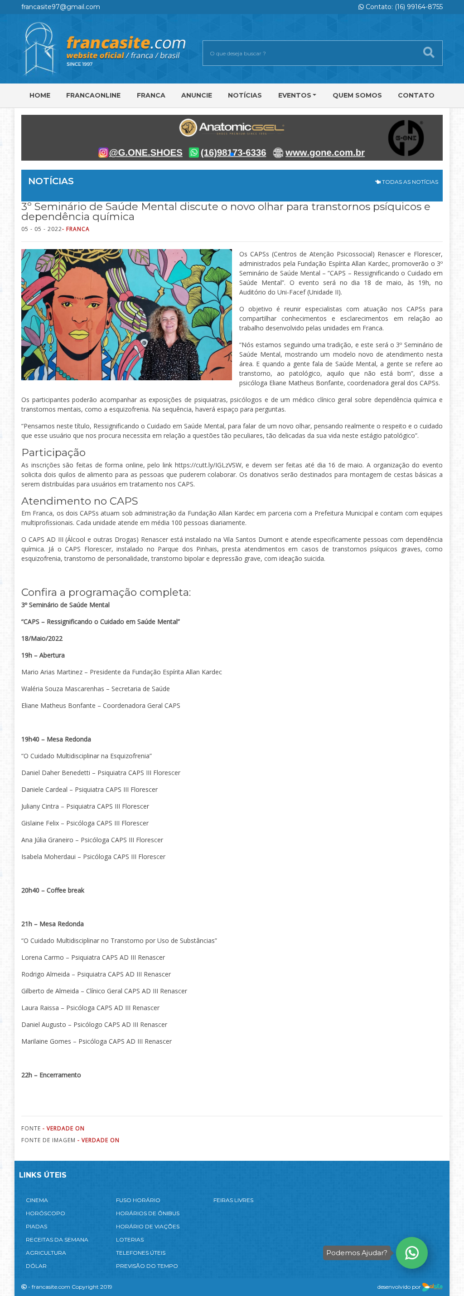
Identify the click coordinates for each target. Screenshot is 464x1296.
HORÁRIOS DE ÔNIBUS (147, 1213)
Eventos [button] (294, 95)
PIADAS (36, 1226)
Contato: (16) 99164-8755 (403, 7)
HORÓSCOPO (45, 1213)
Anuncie (196, 95)
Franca (151, 95)
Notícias (245, 95)
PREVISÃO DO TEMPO (147, 1265)
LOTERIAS (130, 1239)
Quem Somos (357, 95)
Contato (416, 95)
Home (39, 95)
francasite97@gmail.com (60, 7)
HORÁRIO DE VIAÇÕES (147, 1226)
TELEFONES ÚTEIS (140, 1252)
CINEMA (37, 1200)
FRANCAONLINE (93, 95)
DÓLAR (36, 1265)
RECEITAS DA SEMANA (57, 1239)
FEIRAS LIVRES (233, 1200)
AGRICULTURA (46, 1252)
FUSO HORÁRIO (138, 1200)
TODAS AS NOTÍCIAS (409, 181)
